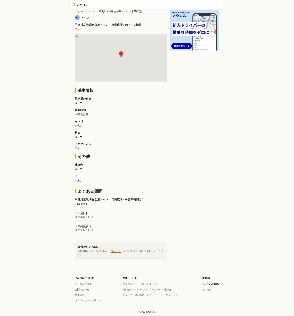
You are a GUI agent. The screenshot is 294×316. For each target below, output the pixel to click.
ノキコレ (79, 11)
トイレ (91, 11)
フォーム (116, 251)
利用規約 (79, 294)
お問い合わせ (82, 289)
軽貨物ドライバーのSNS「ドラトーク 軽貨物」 (148, 289)
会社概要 (207, 290)
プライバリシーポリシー (88, 300)
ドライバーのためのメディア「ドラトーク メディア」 (152, 294)
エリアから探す (83, 284)
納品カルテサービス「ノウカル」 (140, 284)
